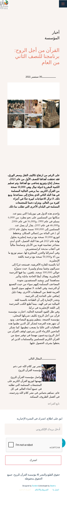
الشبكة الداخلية (25, 489)
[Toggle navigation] (63, 3)
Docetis (53, 486)
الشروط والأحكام (41, 489)
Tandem (35, 486)
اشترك (33, 460)
